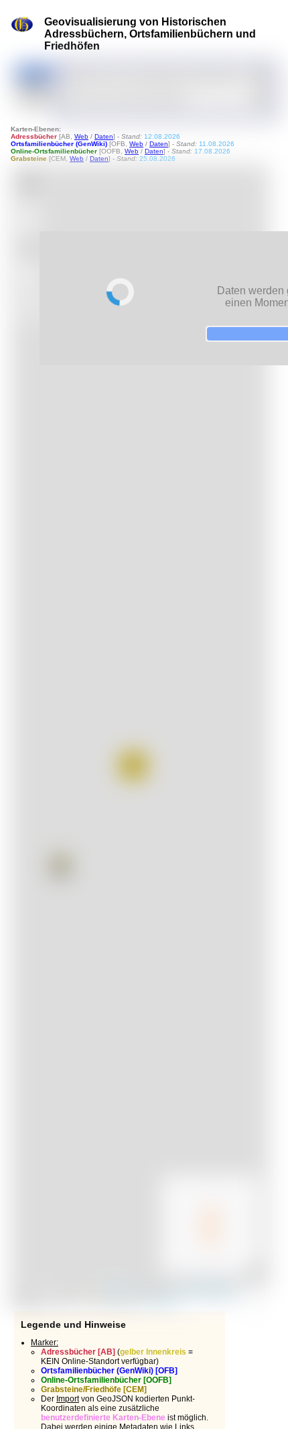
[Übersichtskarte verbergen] (254, 1269)
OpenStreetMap (207, 1290)
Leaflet (114, 1290)
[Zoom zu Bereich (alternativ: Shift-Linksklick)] (29, 245)
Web (81, 136)
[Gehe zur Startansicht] (29, 182)
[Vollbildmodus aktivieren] (29, 274)
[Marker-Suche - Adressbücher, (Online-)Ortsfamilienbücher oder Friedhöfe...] (260, 75)
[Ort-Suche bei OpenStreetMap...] (260, 98)
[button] (60, 864)
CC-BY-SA (158, 1301)
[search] (159, 75)
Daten (103, 136)
